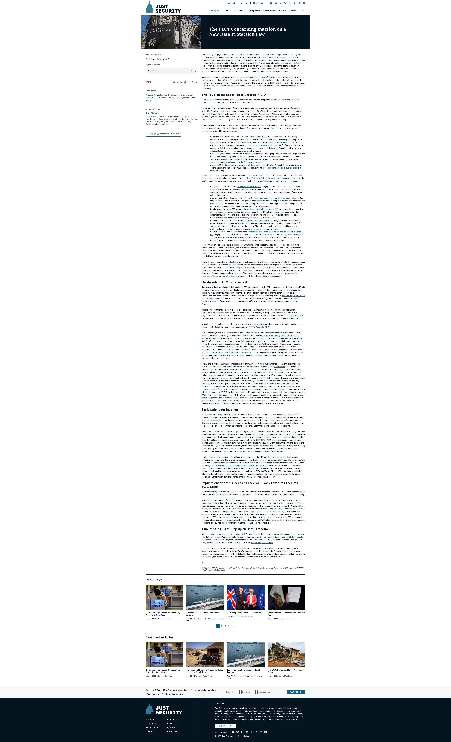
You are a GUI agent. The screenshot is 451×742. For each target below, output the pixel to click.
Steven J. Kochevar (164, 619)
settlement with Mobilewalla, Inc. (259, 220)
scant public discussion (255, 77)
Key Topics (214, 11)
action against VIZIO (257, 137)
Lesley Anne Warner (205, 676)
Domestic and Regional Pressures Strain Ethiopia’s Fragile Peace (204, 671)
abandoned (284, 142)
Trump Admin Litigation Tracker (262, 11)
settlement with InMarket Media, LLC (262, 209)
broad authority (232, 262)
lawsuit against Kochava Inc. (249, 187)
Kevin (152, 113)
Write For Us (152, 728)
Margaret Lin (213, 619)
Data (155, 95)
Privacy (148, 101)
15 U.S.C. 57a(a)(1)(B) (260, 327)
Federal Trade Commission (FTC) (169, 98)
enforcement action (241, 398)
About (293, 11)
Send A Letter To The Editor (165, 134)
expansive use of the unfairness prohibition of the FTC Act (241, 465)
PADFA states (297, 315)
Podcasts (283, 11)
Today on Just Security (173, 694)
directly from (279, 367)
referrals (219, 352)
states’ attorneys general (281, 509)
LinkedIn (163, 116)
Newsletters (258, 3)
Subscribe (294, 692)
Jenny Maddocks (285, 676)
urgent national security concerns (281, 57)
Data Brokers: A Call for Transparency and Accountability (271, 178)
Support (244, 3)
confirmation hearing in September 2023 (228, 534)
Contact (150, 732)
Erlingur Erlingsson (246, 616)
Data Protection (174, 95)
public (212, 352)
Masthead (230, 3)
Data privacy (163, 95)
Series (228, 11)
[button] (303, 11)
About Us (150, 720)
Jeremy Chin (203, 619)
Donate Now (225, 726)
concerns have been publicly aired (282, 168)
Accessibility (243, 736)
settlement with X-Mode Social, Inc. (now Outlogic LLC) (266, 198)
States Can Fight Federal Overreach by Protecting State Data (163, 614)
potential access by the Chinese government (242, 162)
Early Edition (153, 694)
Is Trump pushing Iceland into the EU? (244, 613)
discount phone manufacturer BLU (267, 145)
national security (189, 98)
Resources (238, 11)
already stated (208, 389)
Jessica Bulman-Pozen (288, 619)
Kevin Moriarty (154, 55)
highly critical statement (239, 352)
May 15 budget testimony (262, 543)
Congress (149, 95)
